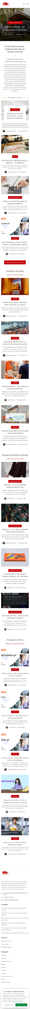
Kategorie (4, 952)
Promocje (3, 973)
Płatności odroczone (15, 22)
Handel (3, 964)
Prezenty (3, 955)
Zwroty (15, 238)
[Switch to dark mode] (24, 3)
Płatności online (5, 982)
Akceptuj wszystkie (21, 1004)
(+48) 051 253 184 (8, 897)
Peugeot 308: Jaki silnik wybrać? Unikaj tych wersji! (14, 933)
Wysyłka (15, 299)
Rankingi (3, 958)
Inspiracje (3, 967)
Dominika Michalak (6, 947)
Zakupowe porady (15, 197)
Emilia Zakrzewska (6, 941)
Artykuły (4, 904)
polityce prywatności (18, 1001)
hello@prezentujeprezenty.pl (11, 900)
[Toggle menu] (27, 4)
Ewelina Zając (5, 944)
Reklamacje (15, 109)
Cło (15, 156)
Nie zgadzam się (9, 1004)
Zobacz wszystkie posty (15, 275)
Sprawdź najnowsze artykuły (15, 262)
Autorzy (4, 938)
